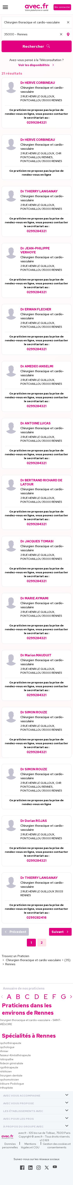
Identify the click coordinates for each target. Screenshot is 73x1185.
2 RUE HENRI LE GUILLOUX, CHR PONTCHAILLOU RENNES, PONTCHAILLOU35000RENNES (41, 157)
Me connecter (62, 7)
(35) (67, 960)
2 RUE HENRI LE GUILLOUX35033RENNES (41, 893)
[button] (21, 1095)
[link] (22, 1169)
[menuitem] (36, 1095)
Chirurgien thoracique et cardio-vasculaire (42, 90)
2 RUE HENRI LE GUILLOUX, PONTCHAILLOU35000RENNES (41, 98)
